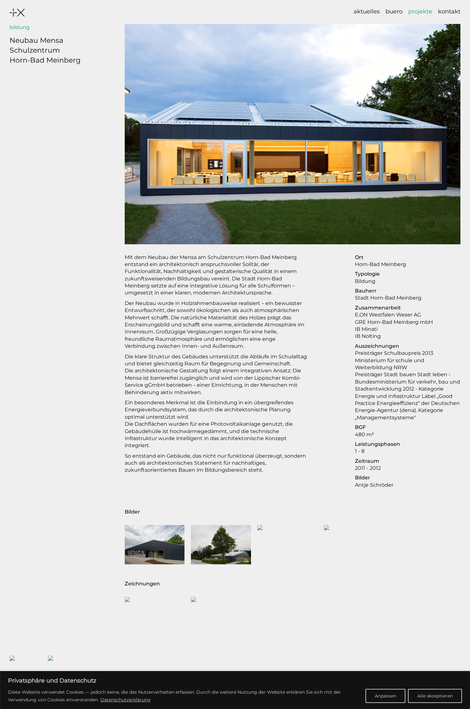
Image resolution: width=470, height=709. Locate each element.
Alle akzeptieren (435, 696)
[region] (235, 690)
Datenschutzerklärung (125, 700)
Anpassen (385, 696)
